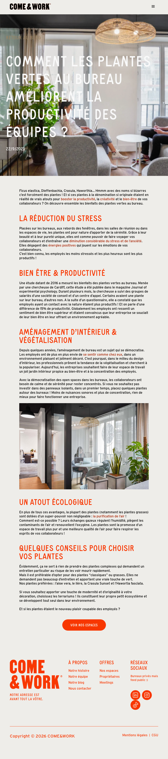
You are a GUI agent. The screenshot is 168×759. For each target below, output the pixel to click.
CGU (155, 735)
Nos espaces (109, 670)
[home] (30, 6)
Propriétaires (110, 676)
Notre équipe (78, 676)
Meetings (106, 682)
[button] (153, 6)
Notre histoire (78, 670)
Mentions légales (135, 735)
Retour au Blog (23, 37)
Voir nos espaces (84, 625)
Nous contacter (79, 688)
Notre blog (76, 682)
